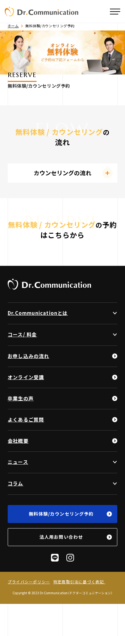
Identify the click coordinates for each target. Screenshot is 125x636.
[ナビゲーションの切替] (115, 11)
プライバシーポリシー (29, 582)
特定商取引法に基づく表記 (79, 582)
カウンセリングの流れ (62, 173)
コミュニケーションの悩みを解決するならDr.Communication (41, 11)
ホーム (13, 26)
